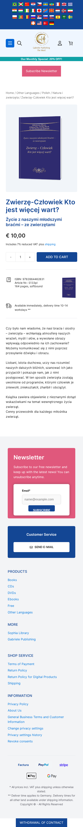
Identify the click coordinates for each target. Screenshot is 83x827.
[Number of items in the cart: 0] (70, 43)
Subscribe (41, 510)
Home (10, 93)
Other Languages (28, 93)
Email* (26, 490)
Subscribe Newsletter (41, 71)
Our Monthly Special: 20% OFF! (41, 59)
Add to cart (57, 257)
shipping (50, 244)
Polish (46, 93)
